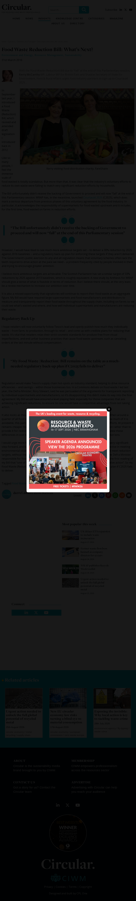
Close (108, 409)
